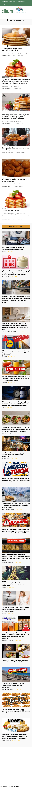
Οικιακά (4, 176)
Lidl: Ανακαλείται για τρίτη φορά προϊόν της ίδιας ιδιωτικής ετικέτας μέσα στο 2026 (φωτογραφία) (15, 353)
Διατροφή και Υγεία (7, 77)
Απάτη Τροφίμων (6, 740)
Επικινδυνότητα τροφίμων (9, 331)
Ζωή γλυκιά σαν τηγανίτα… (12, 210)
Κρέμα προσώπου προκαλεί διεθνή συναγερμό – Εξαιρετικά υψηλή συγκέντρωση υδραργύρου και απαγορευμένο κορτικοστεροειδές (16, 272)
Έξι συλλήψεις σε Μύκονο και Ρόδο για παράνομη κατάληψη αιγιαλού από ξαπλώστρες (13, 685)
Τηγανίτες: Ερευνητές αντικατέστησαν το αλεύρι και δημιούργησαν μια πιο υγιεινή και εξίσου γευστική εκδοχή (16, 81)
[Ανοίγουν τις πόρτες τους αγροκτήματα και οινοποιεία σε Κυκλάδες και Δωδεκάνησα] (16, 651)
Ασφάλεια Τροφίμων (7, 562)
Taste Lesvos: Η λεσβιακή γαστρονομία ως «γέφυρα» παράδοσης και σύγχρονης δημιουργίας (14, 454)
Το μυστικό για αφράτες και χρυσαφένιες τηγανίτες (12, 49)
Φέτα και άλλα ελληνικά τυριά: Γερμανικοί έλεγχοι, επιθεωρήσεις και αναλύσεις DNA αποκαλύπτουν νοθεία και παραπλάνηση (15, 736)
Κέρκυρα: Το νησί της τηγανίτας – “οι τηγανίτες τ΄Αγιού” (15, 180)
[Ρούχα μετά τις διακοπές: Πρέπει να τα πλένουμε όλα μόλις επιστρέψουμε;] (16, 238)
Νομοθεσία (5, 304)
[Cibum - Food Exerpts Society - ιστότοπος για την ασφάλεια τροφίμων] (14, 10)
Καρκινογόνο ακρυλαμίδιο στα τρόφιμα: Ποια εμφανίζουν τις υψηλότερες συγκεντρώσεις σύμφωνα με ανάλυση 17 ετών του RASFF (15, 531)
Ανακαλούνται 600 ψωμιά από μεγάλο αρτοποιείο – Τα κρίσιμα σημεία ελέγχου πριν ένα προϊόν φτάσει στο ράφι (16, 711)
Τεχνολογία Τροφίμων (8, 509)
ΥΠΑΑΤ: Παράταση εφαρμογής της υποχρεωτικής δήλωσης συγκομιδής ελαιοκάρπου (13, 583)
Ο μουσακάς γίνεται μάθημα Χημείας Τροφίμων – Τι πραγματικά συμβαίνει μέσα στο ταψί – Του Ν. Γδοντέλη (16, 505)
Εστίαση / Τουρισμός (7, 689)
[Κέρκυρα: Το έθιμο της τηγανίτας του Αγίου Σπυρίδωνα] (16, 137)
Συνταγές (4, 46)
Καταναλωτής (5, 276)
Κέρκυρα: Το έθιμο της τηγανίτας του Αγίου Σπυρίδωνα (15, 149)
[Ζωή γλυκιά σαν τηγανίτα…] (16, 199)
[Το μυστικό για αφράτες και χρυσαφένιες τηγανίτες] (16, 37)
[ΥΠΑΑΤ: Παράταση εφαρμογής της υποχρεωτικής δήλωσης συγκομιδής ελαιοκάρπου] (16, 573)
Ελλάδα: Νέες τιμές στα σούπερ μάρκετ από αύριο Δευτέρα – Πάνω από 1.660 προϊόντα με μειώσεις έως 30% (16, 480)
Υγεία (3, 407)
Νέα (3, 110)
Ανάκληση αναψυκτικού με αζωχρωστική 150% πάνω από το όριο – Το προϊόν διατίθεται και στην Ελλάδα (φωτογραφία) (16, 378)
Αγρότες (4, 587)
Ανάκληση (4, 356)
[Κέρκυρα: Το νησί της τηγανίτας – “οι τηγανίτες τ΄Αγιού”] (16, 168)
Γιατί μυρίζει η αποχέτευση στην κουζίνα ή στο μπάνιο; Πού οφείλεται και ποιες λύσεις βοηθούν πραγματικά (16, 609)
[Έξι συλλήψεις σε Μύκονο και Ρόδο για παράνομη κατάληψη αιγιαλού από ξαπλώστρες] (16, 674)
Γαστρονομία (5, 145)
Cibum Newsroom (6, 55)
